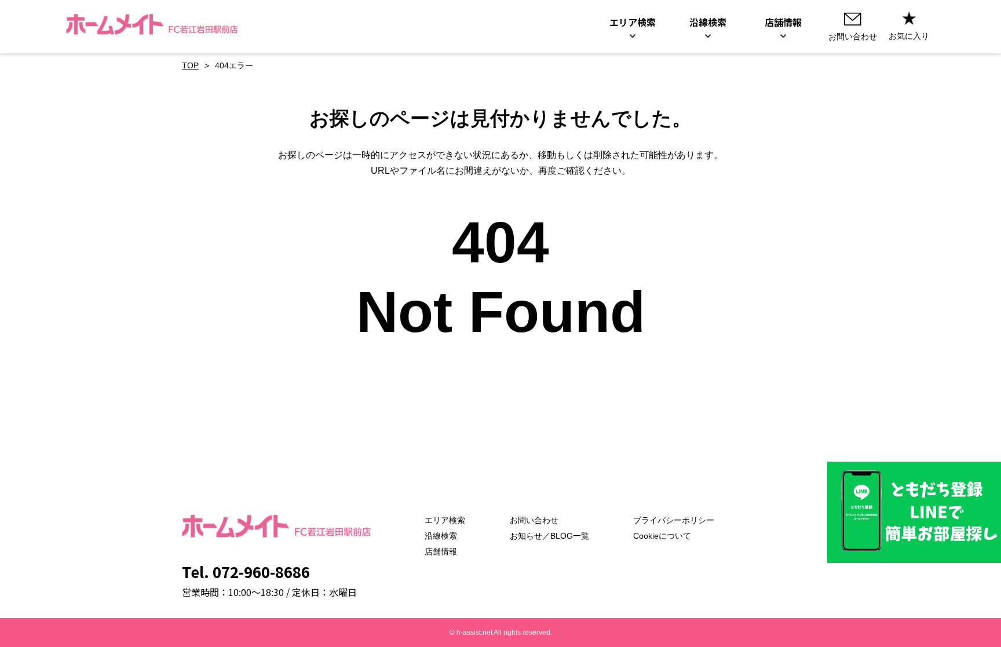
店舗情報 (441, 551)
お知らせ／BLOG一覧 (549, 535)
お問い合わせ (534, 520)
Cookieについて (662, 535)
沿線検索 (441, 535)
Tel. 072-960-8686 (246, 571)
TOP (190, 65)
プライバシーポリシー (673, 520)
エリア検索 (445, 520)
